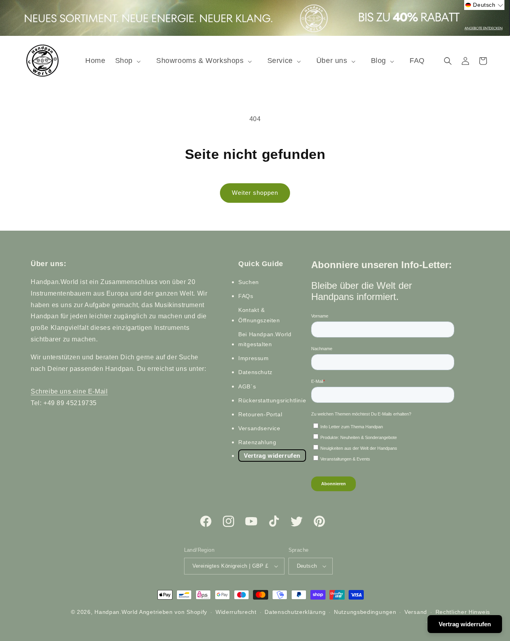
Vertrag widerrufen (272, 455)
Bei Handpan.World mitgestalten (264, 339)
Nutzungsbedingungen (365, 612)
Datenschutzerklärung (295, 612)
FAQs (245, 296)
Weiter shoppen (255, 192)
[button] (130, 60)
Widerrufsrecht (236, 612)
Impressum (253, 358)
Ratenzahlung (257, 442)
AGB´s (247, 386)
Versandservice (259, 428)
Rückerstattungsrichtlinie (272, 400)
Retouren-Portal (260, 414)
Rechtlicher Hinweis (462, 612)
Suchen (248, 282)
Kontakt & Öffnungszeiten (259, 315)
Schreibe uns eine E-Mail (69, 391)
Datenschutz (255, 372)
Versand (415, 612)
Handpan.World (115, 612)
